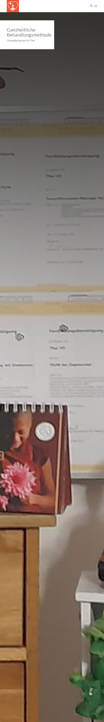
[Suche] (89, 6)
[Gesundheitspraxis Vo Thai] (13, 6)
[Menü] (95, 6)
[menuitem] (89, 6)
